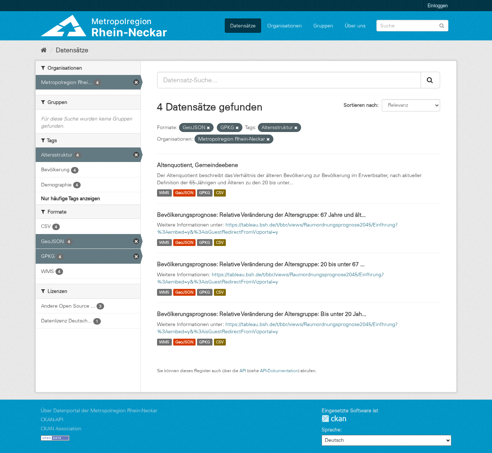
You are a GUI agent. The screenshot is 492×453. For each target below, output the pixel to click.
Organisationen (284, 25)
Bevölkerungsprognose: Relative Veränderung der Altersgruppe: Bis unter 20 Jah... (261, 313)
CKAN (334, 418)
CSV (220, 192)
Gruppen (323, 25)
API (243, 370)
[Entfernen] (208, 127)
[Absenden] (442, 25)
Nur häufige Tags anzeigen (70, 198)
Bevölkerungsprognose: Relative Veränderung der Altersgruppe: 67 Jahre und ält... (261, 214)
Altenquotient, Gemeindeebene (197, 164)
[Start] (44, 50)
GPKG (204, 192)
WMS (164, 192)
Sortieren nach (360, 105)
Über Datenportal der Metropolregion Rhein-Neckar (99, 410)
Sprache (331, 429)
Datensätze (243, 25)
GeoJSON (184, 192)
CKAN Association (61, 428)
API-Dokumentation (279, 370)
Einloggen (438, 5)
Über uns (355, 25)
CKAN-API (52, 419)
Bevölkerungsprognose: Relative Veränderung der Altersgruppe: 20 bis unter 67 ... (260, 264)
